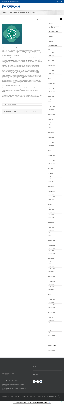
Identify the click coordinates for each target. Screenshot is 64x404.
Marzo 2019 (51, 237)
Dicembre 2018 (52, 245)
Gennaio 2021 (51, 186)
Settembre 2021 (52, 165)
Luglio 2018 (51, 255)
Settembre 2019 (52, 225)
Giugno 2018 (51, 258)
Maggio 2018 (51, 261)
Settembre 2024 (52, 93)
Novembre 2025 (52, 65)
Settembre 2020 (52, 196)
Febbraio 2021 (52, 183)
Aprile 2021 (51, 178)
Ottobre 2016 (51, 309)
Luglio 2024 (51, 96)
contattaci (34, 369)
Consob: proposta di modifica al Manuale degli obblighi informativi (55, 40)
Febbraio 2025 (52, 83)
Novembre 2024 (52, 91)
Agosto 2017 (51, 284)
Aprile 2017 (51, 294)
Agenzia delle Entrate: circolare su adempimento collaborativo (13, 384)
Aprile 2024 (51, 101)
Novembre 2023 (52, 114)
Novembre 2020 (52, 191)
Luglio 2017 (51, 286)
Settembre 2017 (52, 281)
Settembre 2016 (52, 312)
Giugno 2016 (51, 320)
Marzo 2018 (51, 266)
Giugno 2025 (51, 75)
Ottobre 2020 (51, 194)
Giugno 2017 (51, 289)
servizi (34, 363)
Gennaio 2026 (51, 63)
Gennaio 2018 (51, 271)
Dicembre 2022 (52, 135)
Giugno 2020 (51, 201)
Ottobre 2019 (51, 222)
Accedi (50, 342)
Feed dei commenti (52, 348)
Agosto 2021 (51, 168)
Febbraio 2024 (52, 106)
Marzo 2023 (51, 129)
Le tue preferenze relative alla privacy (37, 402)
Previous (36, 19)
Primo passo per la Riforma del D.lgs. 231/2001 (10, 380)
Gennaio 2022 (51, 158)
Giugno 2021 (51, 173)
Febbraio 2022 (52, 155)
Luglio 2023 (51, 119)
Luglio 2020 (51, 199)
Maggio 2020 (51, 204)
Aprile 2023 (51, 127)
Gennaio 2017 (51, 302)
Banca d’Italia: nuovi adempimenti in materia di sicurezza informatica (55, 35)
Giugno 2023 (51, 122)
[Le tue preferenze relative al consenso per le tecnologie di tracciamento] (62, 402)
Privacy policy (35, 374)
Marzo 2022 (51, 153)
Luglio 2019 (51, 227)
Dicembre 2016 (52, 304)
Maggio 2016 (51, 322)
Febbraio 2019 (52, 240)
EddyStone (4, 104)
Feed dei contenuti (52, 345)
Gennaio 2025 (51, 86)
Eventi (50, 330)
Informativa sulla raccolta (20, 402)
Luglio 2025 (51, 73)
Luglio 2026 (51, 55)
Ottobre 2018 (51, 250)
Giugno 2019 (51, 230)
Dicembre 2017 (52, 273)
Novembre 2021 (52, 163)
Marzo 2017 (51, 297)
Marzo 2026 (51, 60)
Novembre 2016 (52, 307)
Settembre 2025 (52, 68)
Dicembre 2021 (52, 160)
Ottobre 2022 (51, 137)
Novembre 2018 (52, 248)
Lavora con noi (35, 371)
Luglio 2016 (51, 317)
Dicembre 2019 (52, 217)
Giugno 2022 (51, 145)
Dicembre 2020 (52, 189)
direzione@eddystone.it (15, 1)
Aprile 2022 (51, 150)
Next (40, 19)
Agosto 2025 (51, 70)
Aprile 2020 (51, 207)
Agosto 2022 (51, 142)
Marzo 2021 (51, 181)
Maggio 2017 (51, 291)
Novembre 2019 (52, 219)
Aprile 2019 (51, 235)
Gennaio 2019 (51, 243)
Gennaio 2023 (51, 132)
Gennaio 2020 (51, 214)
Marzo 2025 (51, 81)
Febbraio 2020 (52, 212)
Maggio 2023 (51, 124)
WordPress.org (52, 350)
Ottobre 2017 (51, 279)
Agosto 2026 (51, 52)
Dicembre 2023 (52, 111)
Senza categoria (52, 335)
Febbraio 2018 (52, 268)
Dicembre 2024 (52, 88)
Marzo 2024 (51, 104)
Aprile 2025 (51, 78)
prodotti (34, 366)
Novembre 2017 (52, 276)
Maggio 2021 (51, 176)
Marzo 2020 (51, 209)
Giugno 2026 (51, 57)
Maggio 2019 (51, 232)
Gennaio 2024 (51, 109)
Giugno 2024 (51, 99)
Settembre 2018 (52, 253)
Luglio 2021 (51, 171)
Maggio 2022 (51, 147)
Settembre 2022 (52, 140)
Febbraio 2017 (52, 299)
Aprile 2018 (51, 263)
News (15, 104)
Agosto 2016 (51, 315)
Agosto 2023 (51, 117)
